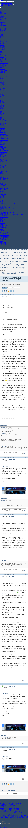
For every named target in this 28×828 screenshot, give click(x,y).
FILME (1, 51)
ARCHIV (1, 61)
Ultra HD (17, 815)
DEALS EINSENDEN (4, 76)
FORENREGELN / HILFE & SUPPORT (7, 203)
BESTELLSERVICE (4, 138)
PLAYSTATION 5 (3, 152)
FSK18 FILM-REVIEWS (4, 235)
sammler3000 (5, 442)
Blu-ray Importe (13, 818)
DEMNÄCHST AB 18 (4, 233)
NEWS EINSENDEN (4, 63)
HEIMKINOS (2, 245)
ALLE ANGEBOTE (3, 65)
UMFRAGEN (2, 16)
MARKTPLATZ (3, 219)
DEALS (2, 64)
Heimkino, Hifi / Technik (13, 272)
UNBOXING (2, 46)
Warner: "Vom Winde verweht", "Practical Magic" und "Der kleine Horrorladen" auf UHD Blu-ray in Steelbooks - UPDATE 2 (13, 253)
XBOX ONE (2, 190)
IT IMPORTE (2, 129)
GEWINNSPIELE (3, 13)
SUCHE (1, 218)
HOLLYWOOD (3, 29)
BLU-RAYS (2, 66)
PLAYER (1, 37)
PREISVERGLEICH (3, 243)
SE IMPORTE (2, 131)
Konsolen (26, 817)
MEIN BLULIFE (3, 239)
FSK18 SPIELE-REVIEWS (5, 236)
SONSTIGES (2, 69)
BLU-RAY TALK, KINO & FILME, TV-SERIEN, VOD (10, 205)
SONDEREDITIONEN (4, 41)
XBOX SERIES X (3, 180)
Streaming (2, 818)
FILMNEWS (2, 79)
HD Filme (14, 815)
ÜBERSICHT (2, 21)
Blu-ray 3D (3, 817)
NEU (1, 89)
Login (1, 6)
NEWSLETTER (3, 12)
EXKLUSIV (2, 23)
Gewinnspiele (11, 803)
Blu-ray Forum (4, 272)
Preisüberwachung (4, 804)
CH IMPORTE (3, 125)
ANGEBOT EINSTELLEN (5, 225)
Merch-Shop (11, 806)
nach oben (2, 800)
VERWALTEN (2, 226)
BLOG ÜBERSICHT (4, 244)
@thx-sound (5, 466)
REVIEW (1, 54)
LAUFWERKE (2, 33)
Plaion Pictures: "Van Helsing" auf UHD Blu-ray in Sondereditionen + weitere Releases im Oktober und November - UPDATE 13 (13, 260)
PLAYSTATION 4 (3, 161)
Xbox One (19, 817)
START (1, 10)
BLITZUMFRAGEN (4, 15)
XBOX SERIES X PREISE (5, 73)
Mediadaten (16, 806)
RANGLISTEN (3, 247)
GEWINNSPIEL (3, 28)
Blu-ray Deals (3, 826)
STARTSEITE (3, 11)
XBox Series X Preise (4, 811)
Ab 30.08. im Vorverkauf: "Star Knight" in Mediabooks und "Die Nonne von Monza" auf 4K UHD (12, 266)
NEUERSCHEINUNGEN (4, 232)
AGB (15, 810)
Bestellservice (3, 805)
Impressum (16, 808)
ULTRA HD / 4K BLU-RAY (5, 207)
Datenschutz (17, 811)
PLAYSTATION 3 (3, 171)
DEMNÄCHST (3, 90)
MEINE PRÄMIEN (3, 248)
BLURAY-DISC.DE (3, 55)
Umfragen (11, 804)
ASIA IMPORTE (3, 120)
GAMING (2, 209)
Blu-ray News (3, 824)
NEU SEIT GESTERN (4, 217)
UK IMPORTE (3, 132)
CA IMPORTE (3, 124)
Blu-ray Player (16, 816)
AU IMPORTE (3, 123)
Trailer (22, 817)
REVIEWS (2, 82)
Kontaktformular (17, 803)
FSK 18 (1, 229)
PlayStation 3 (9, 815)
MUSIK (1, 35)
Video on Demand (9, 817)
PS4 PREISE (2, 72)
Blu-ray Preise (3, 806)
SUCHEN (2, 224)
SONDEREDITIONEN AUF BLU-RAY (7, 208)
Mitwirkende (16, 809)
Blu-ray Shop (7, 818)
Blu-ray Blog (11, 805)
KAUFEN (1, 221)
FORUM (1, 200)
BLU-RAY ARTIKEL (4, 18)
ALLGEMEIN (2, 49)
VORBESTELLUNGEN (4, 81)
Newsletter (2, 803)
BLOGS (1, 17)
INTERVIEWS (3, 30)
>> (11, 290)
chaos (3, 427)
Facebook (16, 804)
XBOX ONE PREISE (4, 75)
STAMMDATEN (3, 227)
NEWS (1, 19)
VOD (1, 136)
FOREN (1, 202)
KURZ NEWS (2, 48)
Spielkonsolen (16, 814)
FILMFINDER (2, 83)
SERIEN (1, 52)
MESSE (1, 34)
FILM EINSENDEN (3, 141)
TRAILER (2, 43)
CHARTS (2, 87)
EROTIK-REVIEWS (4, 237)
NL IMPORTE (2, 130)
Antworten (4, 287)
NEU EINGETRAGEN (4, 91)
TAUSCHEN (2, 223)
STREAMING (2, 206)
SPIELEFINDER (3, 147)
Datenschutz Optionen (19, 812)
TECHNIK (2, 42)
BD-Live (21, 816)
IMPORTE (2, 114)
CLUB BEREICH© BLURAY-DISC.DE (7, 212)
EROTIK (1, 53)
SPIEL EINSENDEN (3, 160)
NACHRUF (2, 36)
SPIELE (1, 142)
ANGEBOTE (2, 47)
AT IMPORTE (3, 122)
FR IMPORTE (2, 128)
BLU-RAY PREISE (3, 70)
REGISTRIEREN (3, 242)
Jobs (10, 810)
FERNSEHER (2, 24)
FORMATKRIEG (3, 25)
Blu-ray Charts (10, 814)
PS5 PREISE (2, 71)
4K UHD (14, 817)
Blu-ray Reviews (3, 827)
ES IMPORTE (2, 126)
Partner (10, 809)
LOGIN (1, 241)
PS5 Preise (2, 809)
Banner (10, 808)
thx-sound (11, 297)
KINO (1, 31)
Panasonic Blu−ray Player (11, 273)
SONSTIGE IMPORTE (4, 135)
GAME (1, 27)
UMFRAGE (2, 45)
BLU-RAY (2, 84)
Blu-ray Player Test (9, 816)
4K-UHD (1, 100)
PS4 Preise (2, 808)
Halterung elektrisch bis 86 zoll (10, 316)
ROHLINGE (2, 39)
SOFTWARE (2, 40)
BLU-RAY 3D (2, 93)
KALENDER (2, 88)
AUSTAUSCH (3, 22)
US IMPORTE (3, 134)
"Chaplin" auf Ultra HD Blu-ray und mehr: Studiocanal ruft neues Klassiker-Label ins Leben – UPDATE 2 (13, 257)
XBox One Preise (3, 810)
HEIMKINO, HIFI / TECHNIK (5, 211)
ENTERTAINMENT (4, 213)
